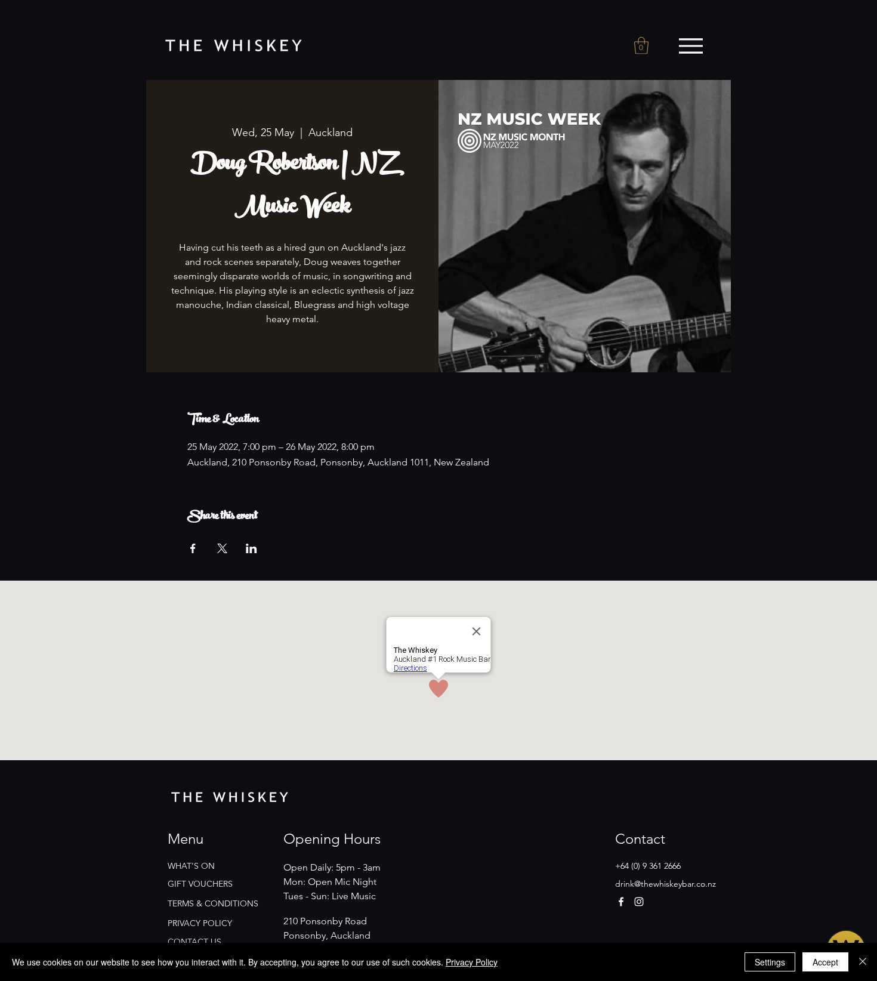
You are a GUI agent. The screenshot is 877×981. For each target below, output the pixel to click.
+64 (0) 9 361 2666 (648, 865)
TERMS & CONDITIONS (213, 903)
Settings (770, 962)
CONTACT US (194, 941)
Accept (825, 962)
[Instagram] (639, 902)
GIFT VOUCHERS (200, 883)
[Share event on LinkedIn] (251, 548)
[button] (641, 45)
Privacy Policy (472, 962)
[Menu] (690, 46)
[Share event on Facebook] (193, 548)
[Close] (863, 961)
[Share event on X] (222, 548)
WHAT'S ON (191, 865)
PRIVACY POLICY (200, 923)
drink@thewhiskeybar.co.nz (665, 883)
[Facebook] (621, 902)
